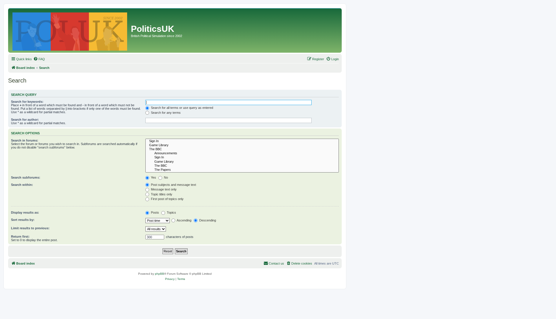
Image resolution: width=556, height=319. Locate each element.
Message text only (163, 189)
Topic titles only (161, 194)
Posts (154, 212)
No (165, 177)
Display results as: (25, 212)
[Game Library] (242, 145)
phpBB (159, 273)
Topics (171, 212)
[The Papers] (242, 170)
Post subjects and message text (173, 184)
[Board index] (70, 30)
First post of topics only (167, 199)
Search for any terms (165, 112)
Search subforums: (25, 177)
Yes (153, 177)
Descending (207, 220)
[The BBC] (242, 149)
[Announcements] (242, 153)
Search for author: (25, 119)
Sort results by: (22, 219)
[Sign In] (242, 141)
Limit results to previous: (30, 228)
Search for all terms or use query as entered (181, 107)
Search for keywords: (27, 101)
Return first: (20, 236)
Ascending (183, 220)
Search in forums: (24, 140)
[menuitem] (39, 59)
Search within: (22, 184)
